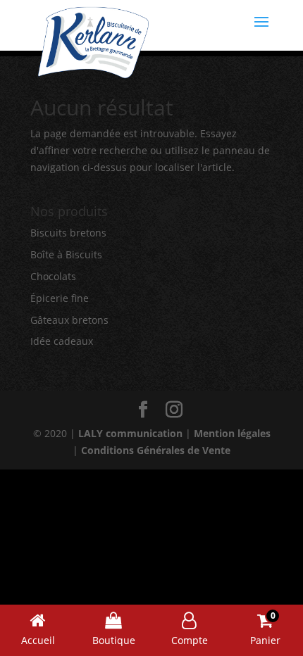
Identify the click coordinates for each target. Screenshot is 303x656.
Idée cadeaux (61, 341)
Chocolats (53, 276)
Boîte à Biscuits (66, 254)
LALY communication (130, 433)
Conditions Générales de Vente (155, 450)
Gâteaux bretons (69, 320)
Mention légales (232, 433)
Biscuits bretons (68, 232)
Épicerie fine (59, 298)
